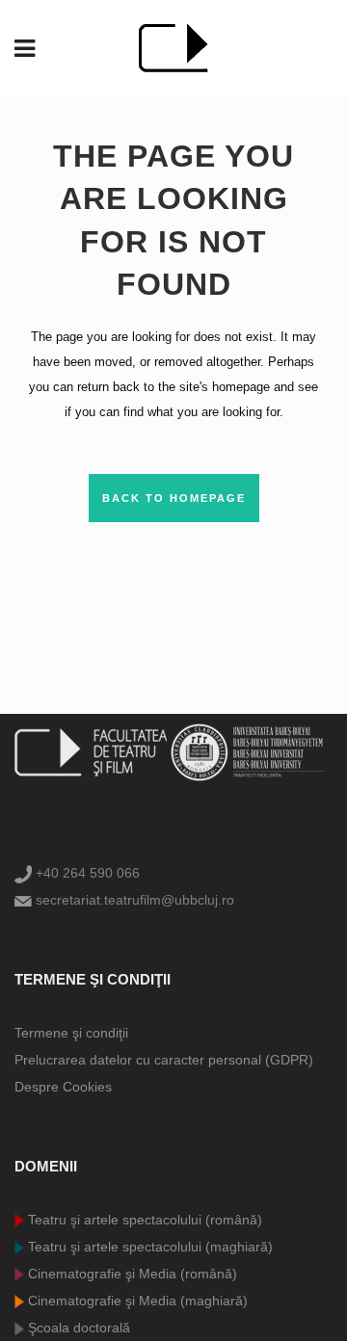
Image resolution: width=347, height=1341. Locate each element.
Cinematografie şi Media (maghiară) (136, 1300)
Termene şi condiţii (71, 1032)
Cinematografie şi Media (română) (130, 1273)
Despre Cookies (63, 1086)
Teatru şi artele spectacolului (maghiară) (148, 1246)
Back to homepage (174, 498)
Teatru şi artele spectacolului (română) (143, 1219)
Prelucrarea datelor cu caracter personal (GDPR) (163, 1059)
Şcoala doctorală (77, 1327)
